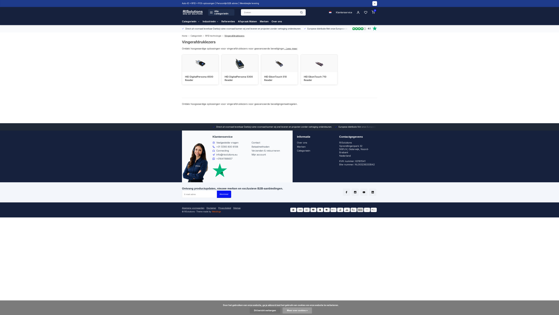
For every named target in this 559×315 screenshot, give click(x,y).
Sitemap (237, 208)
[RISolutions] (193, 12)
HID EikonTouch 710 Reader (315, 78)
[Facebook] (346, 192)
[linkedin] (372, 192)
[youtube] (364, 192)
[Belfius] (333, 210)
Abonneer (224, 194)
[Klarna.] (360, 210)
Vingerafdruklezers (234, 36)
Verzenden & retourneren (266, 150)
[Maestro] (313, 210)
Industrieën (209, 21)
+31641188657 (224, 158)
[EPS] (354, 210)
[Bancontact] (307, 210)
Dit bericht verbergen (265, 310)
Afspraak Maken (247, 21)
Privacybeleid (224, 208)
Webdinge (216, 211)
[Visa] (300, 210)
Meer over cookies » (297, 310)
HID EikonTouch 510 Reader (275, 78)
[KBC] (347, 210)
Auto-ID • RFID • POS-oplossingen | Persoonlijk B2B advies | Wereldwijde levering (220, 3)
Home (184, 36)
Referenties (228, 21)
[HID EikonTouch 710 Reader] (319, 63)
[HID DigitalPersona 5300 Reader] (240, 63)
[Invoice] (320, 210)
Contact (256, 142)
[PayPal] (374, 210)
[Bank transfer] (367, 210)
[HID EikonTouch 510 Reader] (279, 63)
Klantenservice (344, 12)
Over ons (276, 21)
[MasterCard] (327, 210)
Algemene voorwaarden (193, 208)
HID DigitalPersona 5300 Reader (239, 78)
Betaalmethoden (260, 146)
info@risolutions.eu (226, 154)
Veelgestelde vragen (227, 142)
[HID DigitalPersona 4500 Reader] (200, 63)
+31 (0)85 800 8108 (227, 146)
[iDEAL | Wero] (293, 210)
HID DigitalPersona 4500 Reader (199, 78)
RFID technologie (213, 36)
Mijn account (259, 154)
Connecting (222, 150)
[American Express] (340, 210)
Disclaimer (211, 208)
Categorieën (189, 21)
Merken (264, 21)
